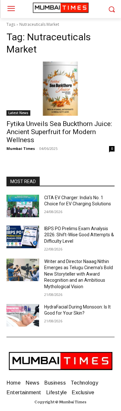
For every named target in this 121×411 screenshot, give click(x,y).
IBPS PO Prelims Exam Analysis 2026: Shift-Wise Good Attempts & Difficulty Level (79, 235)
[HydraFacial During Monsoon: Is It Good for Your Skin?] (22, 315)
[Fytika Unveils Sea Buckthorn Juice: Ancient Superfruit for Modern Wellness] (60, 89)
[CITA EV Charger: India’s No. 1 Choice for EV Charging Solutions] (22, 206)
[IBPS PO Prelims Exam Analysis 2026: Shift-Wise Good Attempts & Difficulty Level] (22, 237)
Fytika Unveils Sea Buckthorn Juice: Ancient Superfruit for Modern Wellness (59, 132)
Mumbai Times (20, 148)
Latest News (18, 113)
